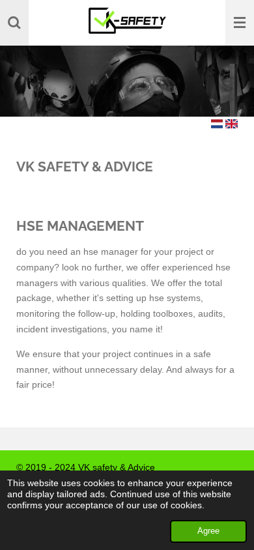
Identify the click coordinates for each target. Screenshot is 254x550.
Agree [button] (208, 531)
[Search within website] (14, 23)
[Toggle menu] (239, 23)
